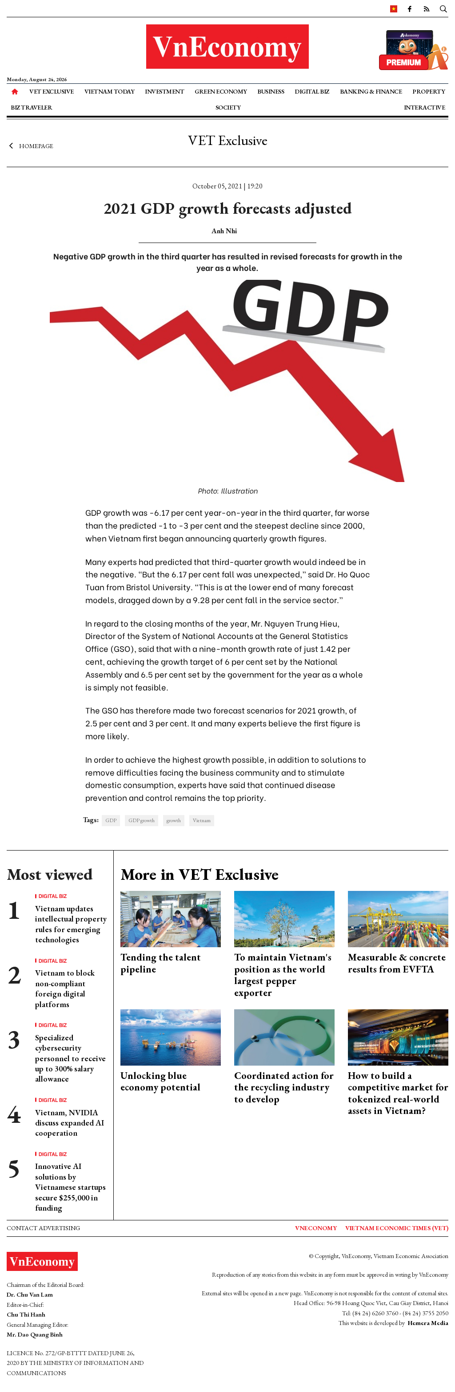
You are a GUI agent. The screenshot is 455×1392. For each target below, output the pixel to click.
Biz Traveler (31, 107)
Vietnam (202, 820)
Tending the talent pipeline (160, 963)
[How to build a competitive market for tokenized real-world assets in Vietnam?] (398, 1036)
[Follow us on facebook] (409, 8)
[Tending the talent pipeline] (170, 918)
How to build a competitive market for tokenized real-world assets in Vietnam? (398, 1093)
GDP (110, 820)
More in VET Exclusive (199, 874)
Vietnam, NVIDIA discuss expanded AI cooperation (69, 1122)
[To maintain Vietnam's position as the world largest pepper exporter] (284, 918)
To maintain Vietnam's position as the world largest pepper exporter (282, 975)
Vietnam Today (109, 91)
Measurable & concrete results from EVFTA (397, 963)
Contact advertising (43, 1228)
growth (174, 820)
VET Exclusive (51, 91)
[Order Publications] (413, 49)
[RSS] (426, 8)
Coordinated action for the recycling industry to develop (284, 1087)
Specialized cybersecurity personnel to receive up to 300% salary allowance (70, 1058)
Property (428, 91)
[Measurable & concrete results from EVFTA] (398, 918)
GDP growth (141, 820)
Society (228, 107)
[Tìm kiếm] (443, 8)
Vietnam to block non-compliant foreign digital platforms (65, 988)
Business (270, 91)
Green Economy (221, 91)
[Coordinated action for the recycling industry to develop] (284, 1036)
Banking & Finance (371, 91)
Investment (164, 91)
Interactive (424, 107)
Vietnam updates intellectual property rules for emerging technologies (71, 924)
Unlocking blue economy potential (160, 1081)
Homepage (36, 145)
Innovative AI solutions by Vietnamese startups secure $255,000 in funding (70, 1187)
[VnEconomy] (393, 8)
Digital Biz (312, 91)
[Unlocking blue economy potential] (170, 1036)
